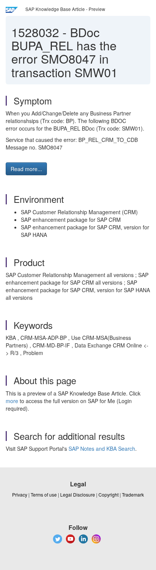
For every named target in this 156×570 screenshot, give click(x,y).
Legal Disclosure (77, 494)
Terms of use (44, 494)
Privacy (19, 494)
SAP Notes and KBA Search (102, 448)
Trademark (133, 494)
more (12, 401)
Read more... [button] (26, 169)
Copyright (108, 494)
